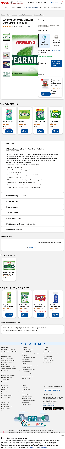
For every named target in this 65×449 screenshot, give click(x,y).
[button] (56, 50)
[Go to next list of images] (6, 81)
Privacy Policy (33, 447)
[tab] (6, 37)
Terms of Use (42, 447)
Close (62, 435)
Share (29, 26)
